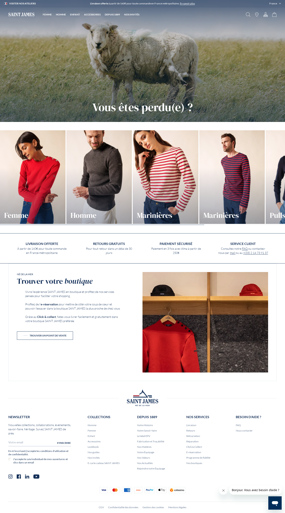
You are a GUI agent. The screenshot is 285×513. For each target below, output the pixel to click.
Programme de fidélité (198, 457)
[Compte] (265, 14)
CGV (101, 507)
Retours (190, 430)
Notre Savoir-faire (147, 430)
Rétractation (193, 436)
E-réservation (193, 452)
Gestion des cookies (153, 507)
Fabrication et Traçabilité (150, 441)
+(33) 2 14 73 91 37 (255, 253)
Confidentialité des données (123, 507)
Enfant (91, 436)
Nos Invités (94, 457)
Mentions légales (177, 507)
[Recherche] (248, 14)
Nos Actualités (145, 463)
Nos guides (94, 452)
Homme (92, 425)
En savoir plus (187, 3)
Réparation (192, 441)
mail (233, 253)
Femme (92, 430)
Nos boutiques (194, 463)
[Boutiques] (257, 14)
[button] (275, 3)
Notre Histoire (145, 425)
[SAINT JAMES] (21, 14)
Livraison (191, 425)
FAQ (245, 248)
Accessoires (94, 441)
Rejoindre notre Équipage (151, 468)
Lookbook (93, 446)
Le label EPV (143, 436)
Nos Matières (144, 446)
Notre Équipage (145, 452)
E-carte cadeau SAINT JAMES (104, 463)
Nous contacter (244, 430)
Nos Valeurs (143, 457)
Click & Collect (194, 446)
